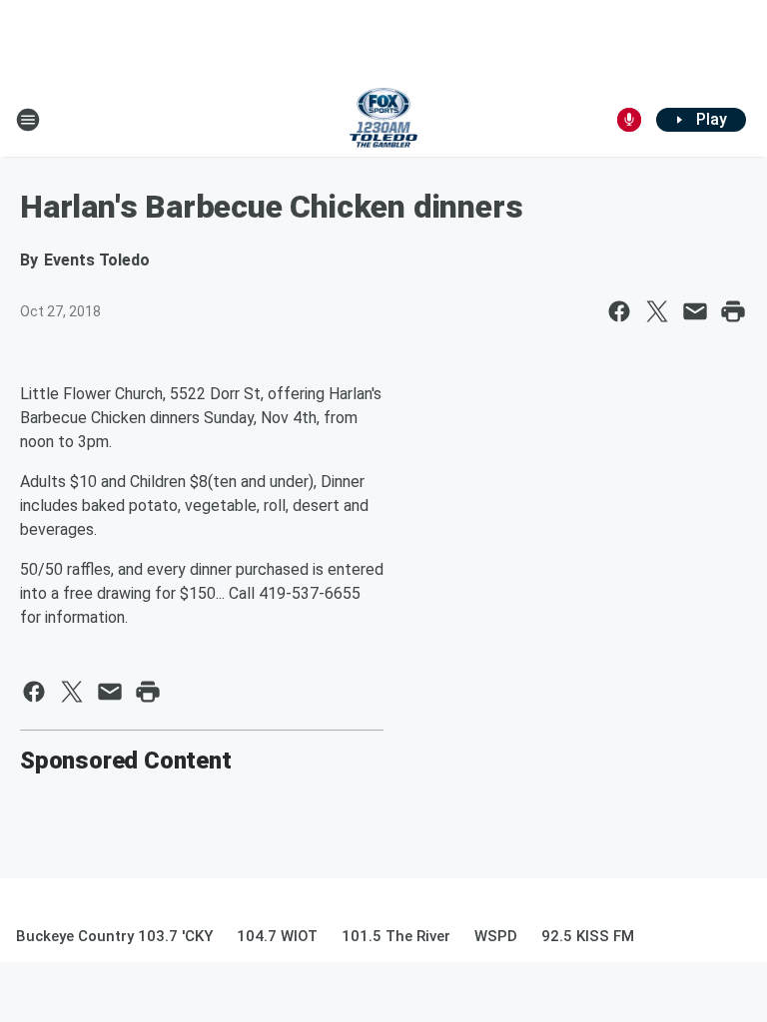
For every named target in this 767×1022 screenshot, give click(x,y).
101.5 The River (396, 936)
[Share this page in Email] (695, 311)
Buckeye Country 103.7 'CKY (114, 936)
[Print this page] (733, 311)
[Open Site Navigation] (28, 120)
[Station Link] (384, 120)
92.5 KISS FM (587, 936)
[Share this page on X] (657, 311)
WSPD (495, 936)
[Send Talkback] (629, 120)
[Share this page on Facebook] (619, 311)
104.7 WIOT (277, 936)
